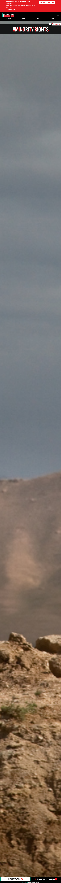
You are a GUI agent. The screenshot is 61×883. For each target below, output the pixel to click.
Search (52, 18)
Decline (51, 2)
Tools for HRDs (8, 18)
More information (11, 10)
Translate (57, 24)
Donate (23, 18)
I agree (43, 2)
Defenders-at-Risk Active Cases (45, 879)
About (38, 18)
